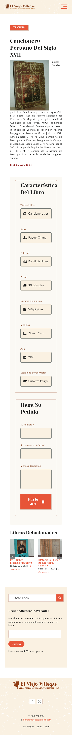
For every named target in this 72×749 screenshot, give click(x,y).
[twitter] (40, 701)
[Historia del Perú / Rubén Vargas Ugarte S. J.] (50, 540)
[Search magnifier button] (59, 597)
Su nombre (27, 424)
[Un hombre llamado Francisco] (22, 540)
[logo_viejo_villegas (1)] (20, 5)
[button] (12, 556)
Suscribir (16, 644)
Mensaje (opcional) (30, 466)
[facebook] (32, 701)
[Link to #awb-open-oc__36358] (64, 7)
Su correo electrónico (33, 445)
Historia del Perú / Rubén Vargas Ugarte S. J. (49, 563)
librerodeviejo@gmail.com (37, 719)
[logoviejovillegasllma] (36, 682)
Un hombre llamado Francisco (21, 561)
